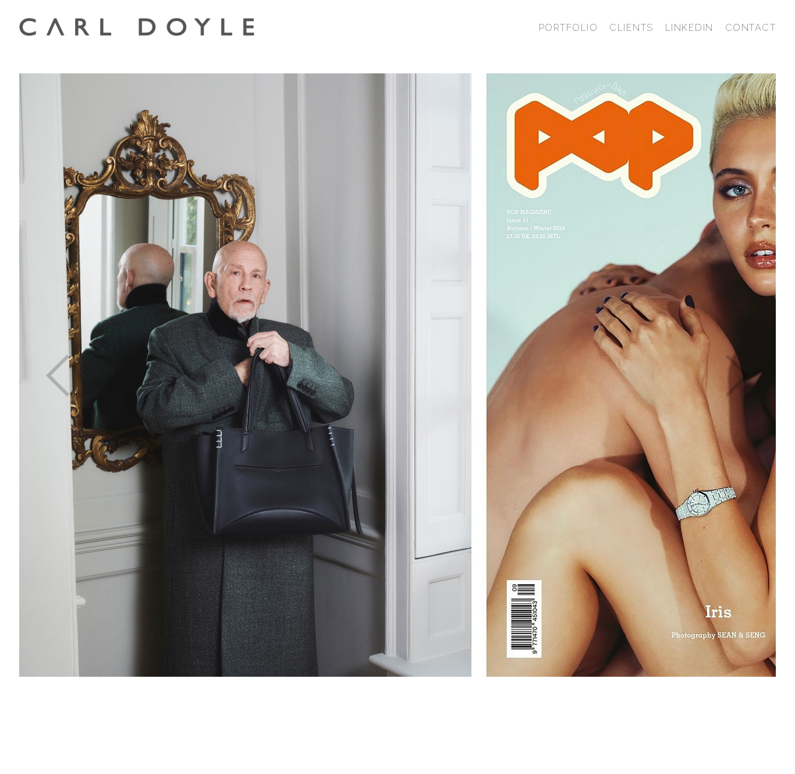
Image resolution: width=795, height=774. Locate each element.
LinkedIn (689, 27)
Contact (750, 27)
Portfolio (568, 27)
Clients (631, 27)
